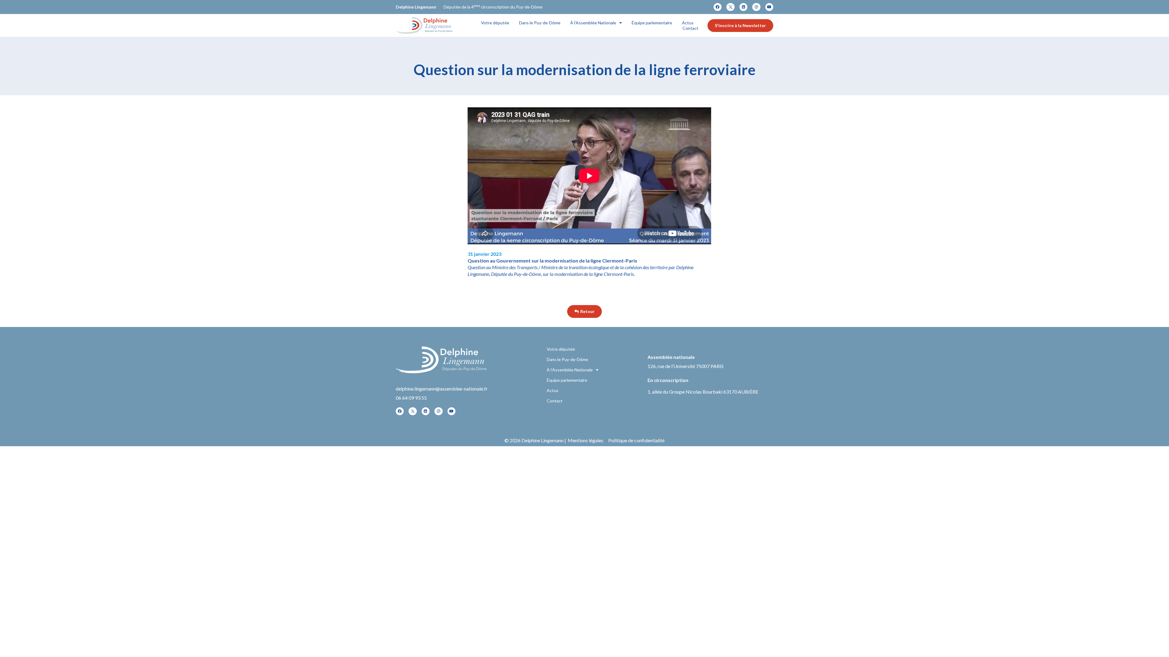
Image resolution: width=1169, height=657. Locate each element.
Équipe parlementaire (652, 22)
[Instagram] (756, 7)
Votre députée (495, 22)
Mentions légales (585, 440)
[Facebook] (717, 7)
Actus (687, 22)
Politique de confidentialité (636, 440)
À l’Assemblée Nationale (593, 22)
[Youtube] (769, 7)
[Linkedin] (743, 7)
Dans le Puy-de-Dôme (539, 22)
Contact (690, 28)
